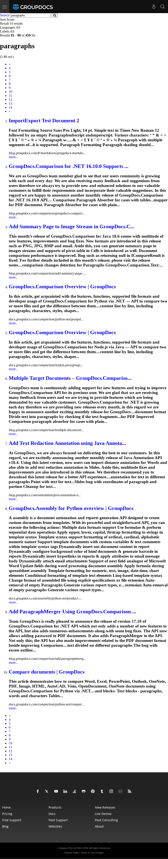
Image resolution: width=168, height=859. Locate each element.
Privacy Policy (72, 852)
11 (10, 95)
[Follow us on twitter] (48, 791)
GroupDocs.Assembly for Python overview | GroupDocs (71, 508)
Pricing (7, 814)
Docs (52, 814)
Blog (5, 826)
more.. (13, 157)
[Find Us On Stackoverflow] (75, 791)
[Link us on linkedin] (66, 791)
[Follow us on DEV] (121, 791)
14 (10, 107)
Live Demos (103, 814)
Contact (99, 852)
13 (10, 103)
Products (55, 807)
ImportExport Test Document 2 (44, 120)
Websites (55, 826)
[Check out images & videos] (112, 791)
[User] (153, 6)
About (99, 826)
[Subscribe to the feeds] (130, 791)
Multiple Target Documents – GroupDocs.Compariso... (70, 378)
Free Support (11, 820)
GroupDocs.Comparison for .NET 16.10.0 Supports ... (68, 166)
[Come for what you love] (103, 791)
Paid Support (58, 820)
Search (4, 15)
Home (6, 807)
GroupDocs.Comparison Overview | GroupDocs (62, 286)
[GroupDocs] (38, 6)
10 (10, 91)
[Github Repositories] (84, 791)
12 (10, 99)
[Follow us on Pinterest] (93, 791)
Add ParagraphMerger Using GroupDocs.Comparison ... (72, 611)
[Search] (162, 6)
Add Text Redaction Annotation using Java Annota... (67, 443)
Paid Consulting (106, 820)
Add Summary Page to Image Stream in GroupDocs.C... (71, 226)
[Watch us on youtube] (57, 791)
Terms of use (87, 852)
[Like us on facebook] (38, 791)
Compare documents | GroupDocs (46, 672)
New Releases (105, 807)
